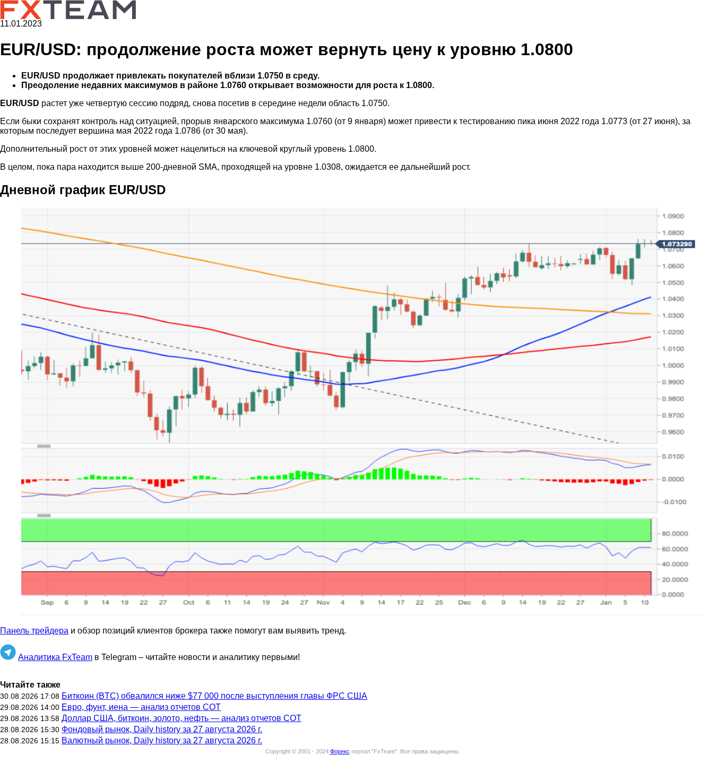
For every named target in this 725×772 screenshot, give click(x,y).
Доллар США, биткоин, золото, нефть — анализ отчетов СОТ (181, 718)
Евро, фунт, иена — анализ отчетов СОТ (141, 707)
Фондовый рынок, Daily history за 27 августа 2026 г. (162, 729)
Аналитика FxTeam (55, 657)
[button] (362, 413)
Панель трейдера (34, 630)
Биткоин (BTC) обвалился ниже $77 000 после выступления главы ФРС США (214, 695)
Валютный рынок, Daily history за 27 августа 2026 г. (162, 740)
